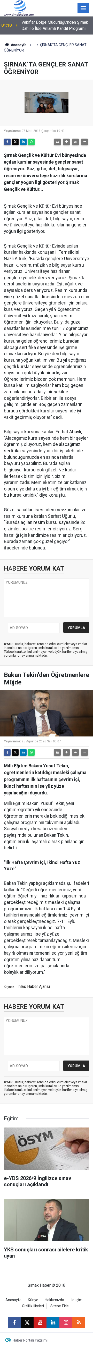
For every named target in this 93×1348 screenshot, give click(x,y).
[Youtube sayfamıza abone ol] (40, 1322)
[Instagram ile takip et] (65, 1322)
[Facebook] (7, 142)
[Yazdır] (57, 142)
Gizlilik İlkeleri (33, 1306)
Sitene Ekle (59, 1306)
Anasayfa (18, 45)
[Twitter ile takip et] (27, 1322)
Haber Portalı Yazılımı (30, 1340)
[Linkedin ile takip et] (53, 1322)
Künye (33, 1300)
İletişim (76, 1300)
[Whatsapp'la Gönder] (31, 142)
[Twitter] (15, 142)
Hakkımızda (54, 1300)
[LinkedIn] (23, 142)
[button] (66, 142)
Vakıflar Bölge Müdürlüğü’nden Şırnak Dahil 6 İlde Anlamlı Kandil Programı (54, 25)
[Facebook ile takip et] (14, 1322)
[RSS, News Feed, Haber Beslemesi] (78, 1322)
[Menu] (83, 8)
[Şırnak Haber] (19, 7)
